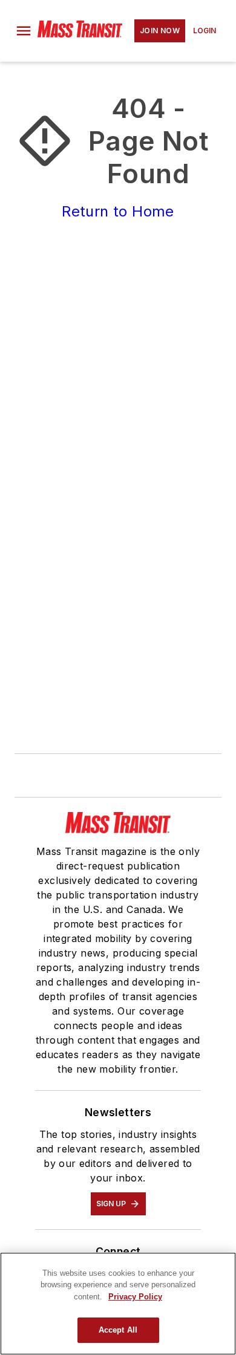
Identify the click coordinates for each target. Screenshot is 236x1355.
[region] (118, 1303)
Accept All (118, 1329)
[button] (24, 31)
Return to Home (118, 211)
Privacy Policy (135, 1296)
